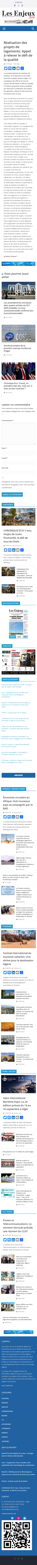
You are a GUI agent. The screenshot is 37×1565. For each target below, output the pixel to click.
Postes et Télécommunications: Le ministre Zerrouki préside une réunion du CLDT (18, 1226)
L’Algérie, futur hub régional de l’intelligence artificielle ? (24, 1276)
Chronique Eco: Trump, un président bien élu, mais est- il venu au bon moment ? (18, 386)
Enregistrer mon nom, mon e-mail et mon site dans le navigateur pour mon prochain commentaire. (18, 485)
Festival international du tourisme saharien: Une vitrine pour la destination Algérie (18, 958)
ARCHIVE (18, 775)
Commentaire (8, 420)
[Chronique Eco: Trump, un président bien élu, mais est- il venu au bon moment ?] (18, 371)
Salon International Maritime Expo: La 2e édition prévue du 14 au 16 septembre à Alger (17, 1103)
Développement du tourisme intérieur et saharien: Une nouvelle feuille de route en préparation (24, 1042)
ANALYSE (5, 1407)
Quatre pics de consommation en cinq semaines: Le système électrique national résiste (15, 728)
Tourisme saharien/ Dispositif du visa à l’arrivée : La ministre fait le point (24, 1058)
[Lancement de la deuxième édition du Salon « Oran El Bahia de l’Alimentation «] (7, 1180)
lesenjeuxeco (18, 545)
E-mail (5, 458)
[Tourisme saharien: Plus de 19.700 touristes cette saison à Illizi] (7, 1028)
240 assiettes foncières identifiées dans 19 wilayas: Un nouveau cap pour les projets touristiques (24, 1011)
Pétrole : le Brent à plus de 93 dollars (14, 713)
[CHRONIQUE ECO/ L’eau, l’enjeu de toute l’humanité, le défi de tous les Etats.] (18, 517)
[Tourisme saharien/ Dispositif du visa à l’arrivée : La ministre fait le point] (7, 1060)
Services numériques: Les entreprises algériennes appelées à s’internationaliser (17, 1318)
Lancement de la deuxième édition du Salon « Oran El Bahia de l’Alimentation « (24, 1179)
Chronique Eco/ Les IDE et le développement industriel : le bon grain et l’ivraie (25, 590)
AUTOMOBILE (6, 1424)
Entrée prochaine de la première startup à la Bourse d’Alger (17, 348)
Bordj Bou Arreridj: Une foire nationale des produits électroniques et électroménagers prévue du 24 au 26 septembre (25, 1138)
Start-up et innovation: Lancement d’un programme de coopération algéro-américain (24, 1261)
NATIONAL (5, 1398)
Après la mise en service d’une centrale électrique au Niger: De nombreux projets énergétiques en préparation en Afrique (25, 912)
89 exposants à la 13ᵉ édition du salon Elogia (18, 1152)
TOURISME (5, 1441)
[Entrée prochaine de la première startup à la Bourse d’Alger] (18, 333)
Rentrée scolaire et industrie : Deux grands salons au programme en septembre (24, 1164)
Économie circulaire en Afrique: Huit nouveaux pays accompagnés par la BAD (18, 803)
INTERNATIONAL (7, 1411)
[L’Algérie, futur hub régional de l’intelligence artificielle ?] (7, 1277)
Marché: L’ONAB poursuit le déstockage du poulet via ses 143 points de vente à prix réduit (16, 705)
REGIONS (5, 1403)
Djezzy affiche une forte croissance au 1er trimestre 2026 (24, 1306)
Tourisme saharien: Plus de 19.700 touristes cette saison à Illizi (24, 1027)
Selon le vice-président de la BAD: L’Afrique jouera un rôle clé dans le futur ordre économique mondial (18, 877)
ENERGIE (5, 1433)
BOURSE (4, 1416)
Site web (5, 468)
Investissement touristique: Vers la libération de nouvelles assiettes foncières (24, 995)
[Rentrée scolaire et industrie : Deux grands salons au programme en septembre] (7, 1165)
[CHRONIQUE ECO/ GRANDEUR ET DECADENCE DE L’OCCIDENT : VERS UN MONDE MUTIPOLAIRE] (8, 575)
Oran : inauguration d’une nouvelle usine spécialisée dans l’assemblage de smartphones (15, 695)
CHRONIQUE (6, 1428)
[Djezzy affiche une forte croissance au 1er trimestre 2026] (7, 1308)
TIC (3, 1420)
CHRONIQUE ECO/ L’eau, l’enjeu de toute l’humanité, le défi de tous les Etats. (17, 536)
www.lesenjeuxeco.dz (9, 1513)
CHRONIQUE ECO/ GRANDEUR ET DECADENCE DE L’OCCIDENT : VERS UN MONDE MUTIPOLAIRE (24, 573)
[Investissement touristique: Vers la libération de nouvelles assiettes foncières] (7, 997)
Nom (4, 448)
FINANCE (5, 1437)
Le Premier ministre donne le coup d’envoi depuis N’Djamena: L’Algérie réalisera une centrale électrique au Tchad (24, 893)
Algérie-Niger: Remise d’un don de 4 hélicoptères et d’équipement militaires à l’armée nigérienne (25, 862)
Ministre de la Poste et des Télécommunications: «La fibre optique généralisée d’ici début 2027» (25, 1291)
